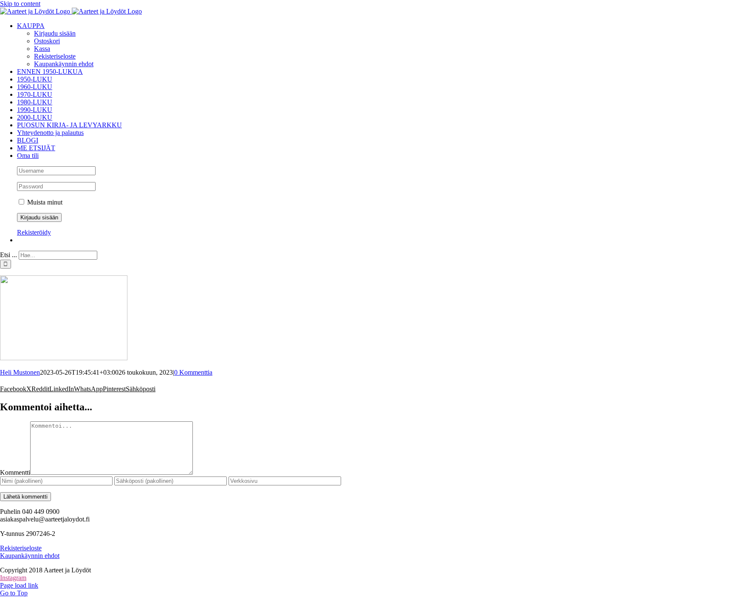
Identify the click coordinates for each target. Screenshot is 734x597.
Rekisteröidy (34, 232)
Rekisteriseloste (21, 548)
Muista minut (43, 202)
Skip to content (20, 3)
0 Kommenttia (193, 372)
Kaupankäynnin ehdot (29, 555)
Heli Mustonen (20, 372)
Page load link (19, 585)
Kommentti (15, 472)
